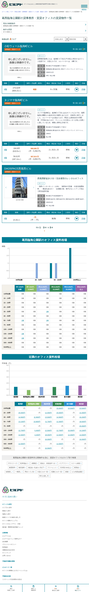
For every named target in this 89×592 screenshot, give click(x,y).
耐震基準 (12, 467)
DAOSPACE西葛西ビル (17, 168)
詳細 (83, 89)
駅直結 (76, 467)
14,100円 (82, 430)
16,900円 (48, 448)
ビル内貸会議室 (77, 472)
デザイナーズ (12, 463)
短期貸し (9, 472)
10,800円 (37, 422)
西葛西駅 (58, 404)
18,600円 (82, 422)
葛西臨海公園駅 (33, 404)
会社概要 (5, 541)
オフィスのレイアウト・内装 (11, 524)
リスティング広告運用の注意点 (12, 579)
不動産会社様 (6, 576)
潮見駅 (81, 404)
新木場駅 (70, 404)
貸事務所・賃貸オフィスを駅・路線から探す (35, 11)
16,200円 (82, 417)
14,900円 (21, 417)
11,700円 (48, 422)
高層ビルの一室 (56, 472)
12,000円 (48, 413)
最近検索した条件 (11, 589)
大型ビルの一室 (42, 472)
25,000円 (82, 426)
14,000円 (82, 435)
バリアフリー (63, 463)
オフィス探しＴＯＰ (7, 11)
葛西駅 (20, 404)
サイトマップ (6, 553)
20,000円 (21, 413)
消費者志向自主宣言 (8, 550)
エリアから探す (7, 507)
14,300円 (82, 413)
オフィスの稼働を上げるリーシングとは (14, 570)
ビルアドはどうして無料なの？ (12, 539)
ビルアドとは (6, 536)
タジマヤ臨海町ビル (16, 99)
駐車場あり (24, 463)
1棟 (47, 312)
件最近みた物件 (55, 589)
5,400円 (37, 430)
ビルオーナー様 (7, 567)
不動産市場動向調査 (8, 561)
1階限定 (34, 463)
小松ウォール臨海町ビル (18, 46)
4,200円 (37, 435)
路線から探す (6, 511)
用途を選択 (18, 11)
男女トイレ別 (29, 472)
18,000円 (48, 435)
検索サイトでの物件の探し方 (11, 517)
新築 (66, 472)
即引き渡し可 (44, 476)
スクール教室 (75, 463)
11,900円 (37, 417)
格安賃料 (22, 467)
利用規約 (5, 547)
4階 (5, 89)
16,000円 (48, 439)
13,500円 (48, 417)
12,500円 (48, 430)
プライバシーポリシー (9, 544)
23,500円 (71, 408)
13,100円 (21, 422)
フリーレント (52, 467)
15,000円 (59, 408)
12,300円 (59, 422)
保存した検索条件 (33, 589)
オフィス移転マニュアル (10, 520)
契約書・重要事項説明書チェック (12, 527)
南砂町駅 (47, 404)
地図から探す (6, 514)
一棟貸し (18, 472)
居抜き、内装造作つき (47, 463)
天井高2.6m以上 (65, 467)
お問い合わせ (6, 555)
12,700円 (21, 430)
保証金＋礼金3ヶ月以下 (36, 467)
